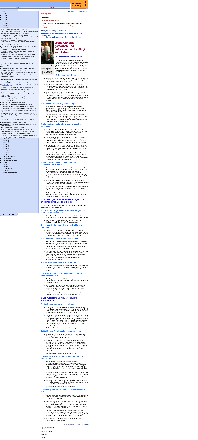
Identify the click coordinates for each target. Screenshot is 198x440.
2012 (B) (6, 141)
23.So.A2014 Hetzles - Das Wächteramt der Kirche (15, 58)
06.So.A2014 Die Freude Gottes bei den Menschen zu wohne (18, 113)
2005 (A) (6, 154)
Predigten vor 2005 (9, 156)
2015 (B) (6, 25)
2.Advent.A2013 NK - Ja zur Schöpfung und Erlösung (15, 133)
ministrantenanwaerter (10, 172)
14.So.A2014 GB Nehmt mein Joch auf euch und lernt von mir (18, 82)
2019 (5, 17)
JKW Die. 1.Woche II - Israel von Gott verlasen (14, 137)
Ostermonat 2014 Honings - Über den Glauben (14, 70)
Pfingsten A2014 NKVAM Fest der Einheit (12, 78)
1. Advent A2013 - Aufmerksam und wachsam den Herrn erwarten (19, 135)
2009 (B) (6, 147)
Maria (5, 162)
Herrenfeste (7, 158)
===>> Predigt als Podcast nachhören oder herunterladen (61, 37)
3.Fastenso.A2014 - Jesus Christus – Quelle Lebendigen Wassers (19, 98)
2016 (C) (6, 23)
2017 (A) (6, 21)
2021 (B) (6, 13)
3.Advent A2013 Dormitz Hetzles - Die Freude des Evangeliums (18, 131)
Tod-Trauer (6, 170)
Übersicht (6, 11)
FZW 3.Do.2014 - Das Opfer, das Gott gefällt (13, 97)
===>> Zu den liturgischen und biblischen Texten (56, 30)
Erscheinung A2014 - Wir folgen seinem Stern (13, 122)
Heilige (5, 164)
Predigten (52, 7)
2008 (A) (6, 149)
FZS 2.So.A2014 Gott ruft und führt (10, 100)
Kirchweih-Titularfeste (10, 160)
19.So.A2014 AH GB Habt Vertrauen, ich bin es (14, 49)
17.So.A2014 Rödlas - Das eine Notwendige (13, 62)
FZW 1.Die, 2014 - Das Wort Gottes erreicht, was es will (16, 104)
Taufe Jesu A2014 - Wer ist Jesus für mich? (13, 118)
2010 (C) (6, 145)
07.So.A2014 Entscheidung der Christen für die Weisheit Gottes (18, 108)
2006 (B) (6, 152)
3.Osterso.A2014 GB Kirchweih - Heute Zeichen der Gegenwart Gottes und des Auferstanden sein (18, 47)
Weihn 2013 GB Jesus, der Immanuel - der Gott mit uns (16, 129)
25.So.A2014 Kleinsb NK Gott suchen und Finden (14, 35)
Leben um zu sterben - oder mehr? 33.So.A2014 (14, 29)
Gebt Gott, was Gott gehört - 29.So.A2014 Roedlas (15, 33)
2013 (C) (6, 139)
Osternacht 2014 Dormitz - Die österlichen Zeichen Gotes (17, 87)
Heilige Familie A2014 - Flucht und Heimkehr (13, 127)
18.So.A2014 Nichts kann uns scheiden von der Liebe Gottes (18, 54)
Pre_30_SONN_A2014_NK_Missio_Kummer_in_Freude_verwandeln (20, 31)
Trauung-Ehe (7, 168)
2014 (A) (6, 27)
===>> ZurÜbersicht (82, 425)
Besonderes (7, 166)
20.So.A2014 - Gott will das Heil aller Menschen (14, 60)
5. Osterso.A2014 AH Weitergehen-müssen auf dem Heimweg (18, 56)
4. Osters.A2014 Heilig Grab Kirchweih (11, 44)
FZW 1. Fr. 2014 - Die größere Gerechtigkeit (13, 102)
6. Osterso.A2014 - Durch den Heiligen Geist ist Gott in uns (17, 68)
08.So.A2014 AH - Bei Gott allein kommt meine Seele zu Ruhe (18, 106)
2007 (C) (6, 150)
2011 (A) (6, 143)
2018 (5, 19)
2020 (5, 15)
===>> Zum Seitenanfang (67, 425)
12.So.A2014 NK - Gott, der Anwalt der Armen (13, 40)
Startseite (18, 7)
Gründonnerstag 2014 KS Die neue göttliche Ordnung (15, 89)
